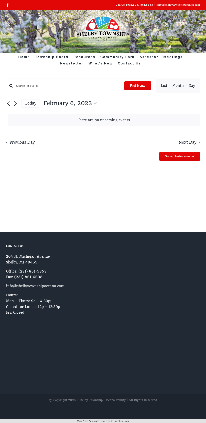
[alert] (104, 120)
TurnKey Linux (121, 420)
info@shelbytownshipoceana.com (178, 4)
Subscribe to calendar (179, 156)
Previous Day (22, 142)
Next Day (188, 142)
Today (30, 103)
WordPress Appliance (88, 420)
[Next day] (15, 103)
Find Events (137, 85)
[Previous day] (8, 103)
